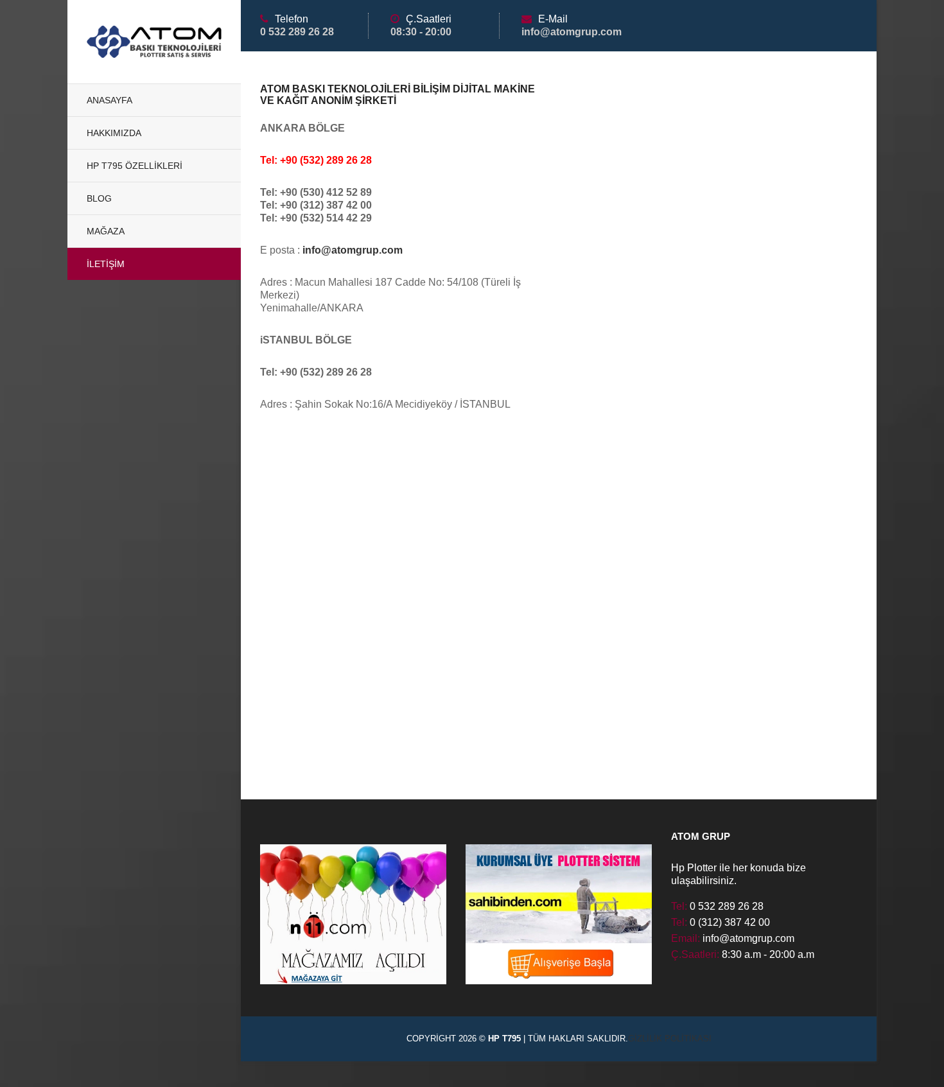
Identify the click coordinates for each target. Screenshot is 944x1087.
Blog (99, 198)
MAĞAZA (106, 231)
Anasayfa (109, 100)
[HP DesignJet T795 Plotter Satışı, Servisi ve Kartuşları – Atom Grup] (154, 42)
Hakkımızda (114, 133)
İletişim (106, 264)
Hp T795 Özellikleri (134, 166)
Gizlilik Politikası (670, 1038)
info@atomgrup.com (352, 250)
